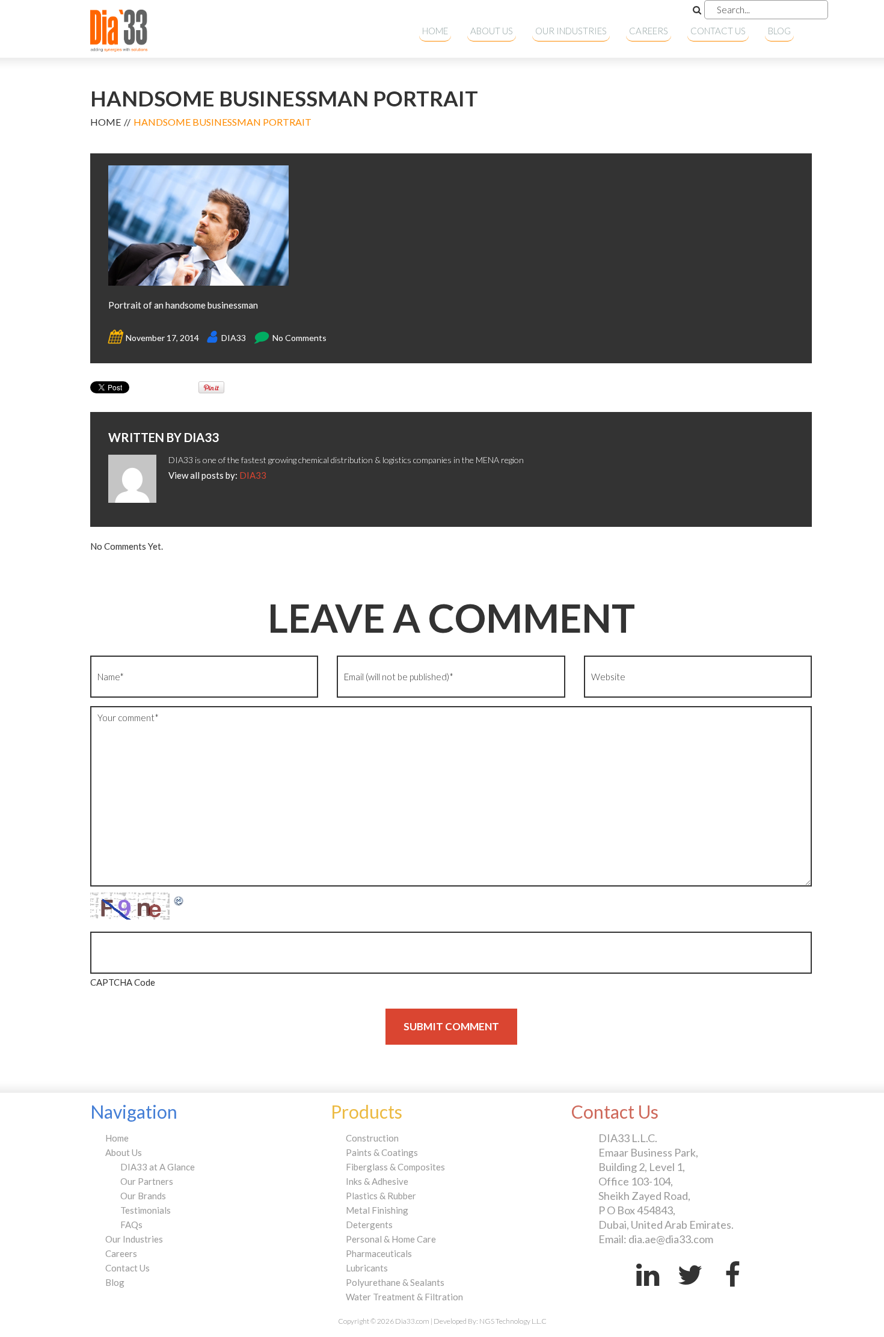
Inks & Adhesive (377, 1181)
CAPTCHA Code (122, 982)
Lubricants (367, 1267)
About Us (491, 30)
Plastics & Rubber (381, 1195)
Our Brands (143, 1195)
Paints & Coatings (382, 1152)
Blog (779, 30)
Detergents (369, 1224)
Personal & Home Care (391, 1239)
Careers (648, 30)
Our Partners (146, 1181)
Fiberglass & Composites (395, 1166)
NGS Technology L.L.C (513, 1321)
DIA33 (233, 338)
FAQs (131, 1224)
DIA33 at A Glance (157, 1166)
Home (435, 30)
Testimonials (145, 1210)
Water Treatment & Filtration (404, 1296)
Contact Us (718, 30)
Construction (372, 1138)
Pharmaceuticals (379, 1253)
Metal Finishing (377, 1210)
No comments (299, 338)
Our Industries (571, 30)
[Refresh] (179, 899)
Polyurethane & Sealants (395, 1282)
